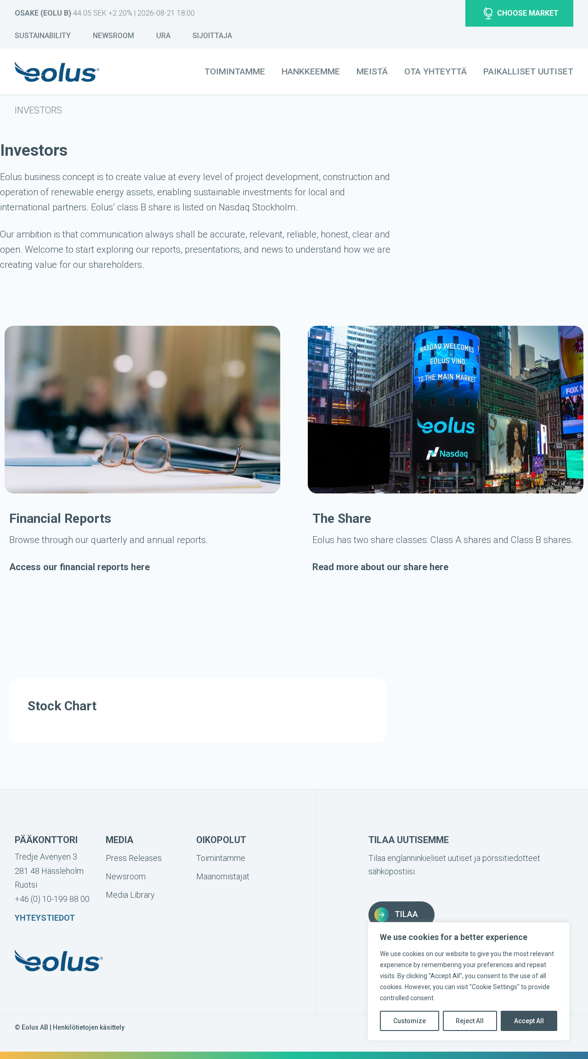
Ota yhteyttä (435, 71)
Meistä (372, 71)
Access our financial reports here (79, 566)
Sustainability (43, 35)
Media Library (130, 895)
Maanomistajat (222, 876)
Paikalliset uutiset (528, 71)
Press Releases (134, 858)
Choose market (528, 13)
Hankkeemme (311, 71)
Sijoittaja (212, 35)
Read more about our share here (380, 566)
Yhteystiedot (45, 918)
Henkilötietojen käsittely (88, 1027)
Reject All (470, 1021)
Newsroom (113, 35)
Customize (409, 1021)
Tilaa (406, 914)
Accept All (529, 1021)
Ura (163, 35)
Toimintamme (234, 71)
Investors (38, 110)
